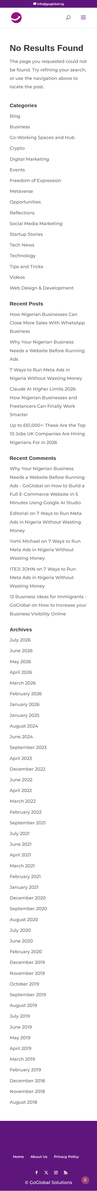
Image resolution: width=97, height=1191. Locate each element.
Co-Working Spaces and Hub (42, 137)
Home (18, 1156)
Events (17, 170)
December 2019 (27, 962)
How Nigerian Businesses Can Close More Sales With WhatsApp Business (47, 323)
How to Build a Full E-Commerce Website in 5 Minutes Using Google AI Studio (47, 494)
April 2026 (21, 672)
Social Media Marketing (36, 223)
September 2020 (28, 908)
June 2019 (21, 1027)
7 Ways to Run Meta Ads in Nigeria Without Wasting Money (46, 522)
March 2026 (23, 683)
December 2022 (27, 769)
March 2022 (23, 801)
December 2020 (28, 898)
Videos (17, 277)
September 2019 (28, 994)
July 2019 (20, 1016)
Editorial (19, 513)
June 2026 (21, 650)
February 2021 (25, 876)
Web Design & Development (42, 288)
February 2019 (25, 1070)
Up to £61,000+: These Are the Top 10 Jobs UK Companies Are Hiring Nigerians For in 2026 (48, 434)
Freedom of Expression (35, 180)
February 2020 (26, 951)
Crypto (17, 148)
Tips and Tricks (26, 266)
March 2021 (22, 866)
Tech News (22, 245)
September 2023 (28, 747)
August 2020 (24, 919)
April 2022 (21, 790)
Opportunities (25, 202)
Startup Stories (26, 234)
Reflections (22, 213)
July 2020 (20, 930)
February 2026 (26, 693)
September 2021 (28, 823)
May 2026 (20, 661)
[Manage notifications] (85, 1180)
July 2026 (20, 640)
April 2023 (21, 758)
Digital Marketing (29, 159)
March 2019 (22, 1059)
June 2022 (21, 780)
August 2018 (23, 1102)
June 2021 (21, 844)
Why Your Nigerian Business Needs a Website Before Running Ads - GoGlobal (47, 477)
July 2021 (20, 833)
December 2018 (27, 1081)
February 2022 (26, 812)
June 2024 (21, 737)
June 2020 (21, 941)
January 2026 (25, 704)
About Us (39, 1156)
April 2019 (20, 1048)
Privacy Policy (66, 1156)
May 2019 (20, 1038)
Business (20, 127)
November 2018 (27, 1091)
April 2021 (20, 855)
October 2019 (24, 984)
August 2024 (24, 726)
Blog (15, 116)
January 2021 (24, 887)
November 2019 (27, 973)
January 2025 (24, 715)
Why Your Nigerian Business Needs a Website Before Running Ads (47, 350)
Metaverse (21, 191)
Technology (23, 255)
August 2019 (23, 1005)
